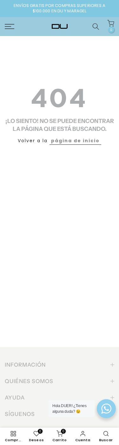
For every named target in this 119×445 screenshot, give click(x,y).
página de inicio (75, 140)
